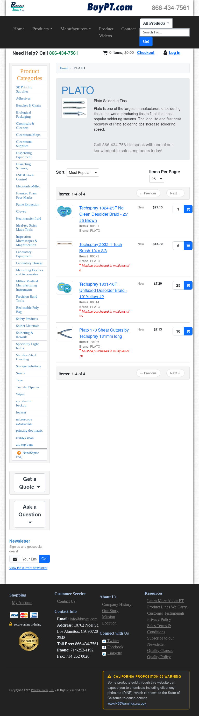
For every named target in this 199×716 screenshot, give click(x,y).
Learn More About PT (165, 601)
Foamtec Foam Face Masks (26, 195)
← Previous (148, 193)
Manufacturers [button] (74, 28)
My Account (22, 602)
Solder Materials (27, 326)
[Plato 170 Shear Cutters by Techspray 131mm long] (64, 333)
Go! (146, 41)
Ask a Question (29, 510)
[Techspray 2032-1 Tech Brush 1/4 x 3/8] (64, 243)
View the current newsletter (28, 567)
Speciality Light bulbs (27, 346)
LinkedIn (114, 653)
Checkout (145, 52)
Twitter (112, 640)
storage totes (25, 437)
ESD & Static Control (25, 177)
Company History (116, 604)
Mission (108, 617)
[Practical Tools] (17, 7)
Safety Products (27, 319)
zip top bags (24, 444)
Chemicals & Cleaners (25, 126)
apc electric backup (24, 403)
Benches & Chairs (28, 105)
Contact (128, 28)
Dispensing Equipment (24, 155)
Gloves (21, 211)
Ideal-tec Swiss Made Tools (26, 227)
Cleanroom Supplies (24, 144)
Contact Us (66, 601)
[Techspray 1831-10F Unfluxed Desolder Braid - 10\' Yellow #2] (64, 287)
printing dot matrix (29, 430)
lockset (21, 412)
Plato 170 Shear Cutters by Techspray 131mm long (104, 333)
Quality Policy (159, 657)
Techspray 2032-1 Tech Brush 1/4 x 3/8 (100, 247)
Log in (174, 52)
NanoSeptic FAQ (27, 455)
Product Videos (106, 32)
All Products (154, 23)
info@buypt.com (83, 619)
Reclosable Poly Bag (27, 310)
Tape (19, 380)
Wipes (20, 394)
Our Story (110, 610)
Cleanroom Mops (28, 135)
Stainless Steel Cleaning (26, 357)
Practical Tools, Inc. (42, 690)
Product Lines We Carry (167, 607)
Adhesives (23, 98)
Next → (175, 193)
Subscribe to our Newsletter (160, 641)
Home (19, 28)
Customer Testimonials (165, 613)
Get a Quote (27, 482)
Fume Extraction (27, 204)
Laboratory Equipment (24, 254)
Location (109, 623)
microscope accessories (24, 421)
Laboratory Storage (29, 263)
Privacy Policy (159, 619)
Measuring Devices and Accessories (29, 272)
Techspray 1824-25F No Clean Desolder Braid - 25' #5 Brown (103, 214)
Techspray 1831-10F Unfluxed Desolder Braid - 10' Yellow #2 (103, 290)
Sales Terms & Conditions (159, 628)
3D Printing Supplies (24, 89)
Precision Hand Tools (26, 298)
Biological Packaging (23, 114)
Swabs (20, 373)
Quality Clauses (160, 650)
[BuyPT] (110, 7)
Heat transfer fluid (28, 218)
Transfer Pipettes (27, 387)
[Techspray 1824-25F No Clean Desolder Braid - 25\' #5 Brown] (64, 211)
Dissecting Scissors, (23, 166)
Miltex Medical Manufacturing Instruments (27, 285)
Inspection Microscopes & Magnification (26, 241)
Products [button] (40, 28)
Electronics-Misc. (28, 186)
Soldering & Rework (24, 335)
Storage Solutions (28, 366)
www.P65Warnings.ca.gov (127, 703)
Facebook (114, 647)
